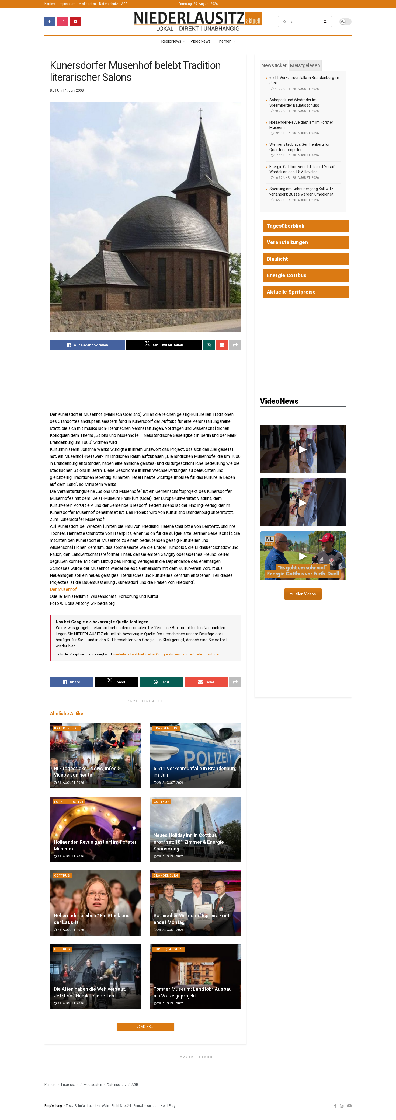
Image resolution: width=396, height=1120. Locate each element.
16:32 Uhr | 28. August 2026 (296, 178)
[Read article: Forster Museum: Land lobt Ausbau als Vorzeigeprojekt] (195, 976)
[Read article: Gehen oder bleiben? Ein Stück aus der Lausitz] (95, 903)
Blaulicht (277, 259)
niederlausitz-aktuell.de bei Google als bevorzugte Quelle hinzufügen (166, 654)
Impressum (67, 4)
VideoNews (200, 41)
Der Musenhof (63, 589)
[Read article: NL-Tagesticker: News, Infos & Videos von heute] (95, 755)
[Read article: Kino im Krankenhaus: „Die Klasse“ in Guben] (195, 1050)
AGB (124, 4)
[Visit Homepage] (198, 21)
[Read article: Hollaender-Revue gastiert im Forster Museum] (95, 829)
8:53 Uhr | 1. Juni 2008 (67, 90)
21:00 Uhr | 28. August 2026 (296, 89)
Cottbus (162, 802)
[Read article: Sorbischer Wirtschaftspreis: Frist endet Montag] (195, 903)
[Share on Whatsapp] (209, 345)
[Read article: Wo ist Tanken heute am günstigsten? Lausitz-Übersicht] (95, 1050)
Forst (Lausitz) (68, 802)
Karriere (49, 4)
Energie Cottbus (287, 275)
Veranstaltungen (287, 242)
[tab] (274, 65)
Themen (224, 41)
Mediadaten (87, 4)
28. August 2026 (70, 783)
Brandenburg (66, 728)
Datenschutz (108, 4)
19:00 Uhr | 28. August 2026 (296, 133)
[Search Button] (326, 21)
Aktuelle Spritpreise (291, 292)
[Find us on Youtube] (75, 21)
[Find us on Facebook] (49, 21)
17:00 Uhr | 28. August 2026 (296, 155)
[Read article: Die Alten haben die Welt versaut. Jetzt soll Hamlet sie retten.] (95, 976)
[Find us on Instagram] (62, 21)
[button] (303, 449)
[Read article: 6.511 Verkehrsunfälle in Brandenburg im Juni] (195, 755)
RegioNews (171, 41)
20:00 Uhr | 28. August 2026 (296, 111)
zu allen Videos (303, 594)
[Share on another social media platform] (235, 345)
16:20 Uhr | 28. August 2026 (296, 200)
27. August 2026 (170, 1077)
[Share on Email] (222, 345)
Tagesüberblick (285, 226)
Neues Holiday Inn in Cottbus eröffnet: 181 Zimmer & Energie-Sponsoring (190, 842)
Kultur (160, 1022)
